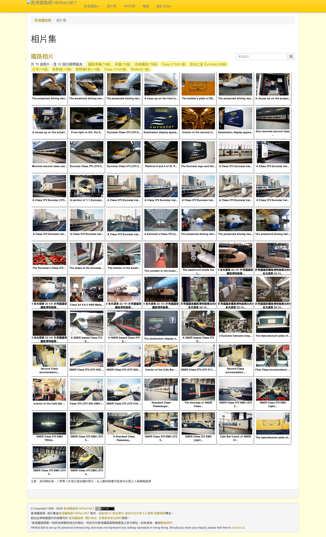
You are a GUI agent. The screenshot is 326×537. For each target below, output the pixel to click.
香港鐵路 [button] (90, 6)
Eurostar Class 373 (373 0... (124, 132)
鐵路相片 (42, 56)
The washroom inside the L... (198, 271)
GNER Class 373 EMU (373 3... (235, 404)
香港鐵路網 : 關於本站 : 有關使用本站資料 (95, 518)
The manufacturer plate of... (273, 335)
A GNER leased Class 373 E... (86, 339)
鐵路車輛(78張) (99, 64)
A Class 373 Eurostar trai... (235, 166)
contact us (238, 527)
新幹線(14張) (62, 69)
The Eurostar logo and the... (198, 166)
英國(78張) (123, 64)
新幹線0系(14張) (88, 69)
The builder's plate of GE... (198, 98)
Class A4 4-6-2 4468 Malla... (87, 304)
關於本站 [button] (163, 6)
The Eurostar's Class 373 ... (49, 268)
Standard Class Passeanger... (161, 404)
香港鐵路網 (42, 20)
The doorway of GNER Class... (198, 404)
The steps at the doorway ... (86, 268)
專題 (145, 6)
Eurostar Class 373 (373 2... (124, 166)
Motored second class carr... (49, 166)
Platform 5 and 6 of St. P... (161, 166)
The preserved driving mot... (49, 98)
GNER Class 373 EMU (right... (273, 404)
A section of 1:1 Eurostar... (86, 200)
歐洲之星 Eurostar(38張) (208, 64)
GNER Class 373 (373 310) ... (123, 403)
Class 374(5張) (115, 69)
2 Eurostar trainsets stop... (235, 335)
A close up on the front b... (161, 98)
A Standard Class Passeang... (124, 438)
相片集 (112, 6)
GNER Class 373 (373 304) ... (86, 369)
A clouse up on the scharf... (49, 132)
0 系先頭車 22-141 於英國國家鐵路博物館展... (235, 271)
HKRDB (129, 6)
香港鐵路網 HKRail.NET (78, 508)
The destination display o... (161, 338)
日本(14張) (40, 69)
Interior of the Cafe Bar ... (161, 369)
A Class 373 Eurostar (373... (49, 200)
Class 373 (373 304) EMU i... (87, 403)
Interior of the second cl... (198, 132)
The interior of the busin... (124, 268)
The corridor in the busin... (161, 270)
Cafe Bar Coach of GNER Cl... (235, 438)
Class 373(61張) (174, 64)
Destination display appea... (161, 132)
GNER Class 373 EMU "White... (49, 438)
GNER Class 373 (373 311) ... (198, 369)
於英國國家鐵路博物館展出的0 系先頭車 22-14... (273, 271)
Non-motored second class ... (273, 133)
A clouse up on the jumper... (272, 98)
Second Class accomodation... (49, 370)
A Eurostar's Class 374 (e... (161, 234)
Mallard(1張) (140, 69)
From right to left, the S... (86, 132)
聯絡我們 (166, 523)
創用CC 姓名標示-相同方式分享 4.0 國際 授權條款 (133, 513)
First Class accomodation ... (272, 369)
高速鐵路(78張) (146, 64)
